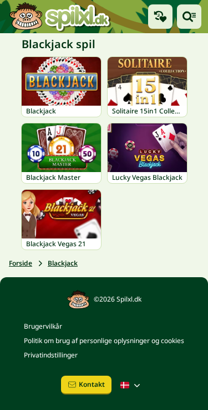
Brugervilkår (43, 326)
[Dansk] (131, 385)
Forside (20, 263)
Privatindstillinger (51, 355)
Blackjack (63, 263)
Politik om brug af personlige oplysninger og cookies (104, 340)
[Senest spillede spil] (160, 16)
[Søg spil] (189, 16)
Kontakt (92, 384)
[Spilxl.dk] (60, 16)
